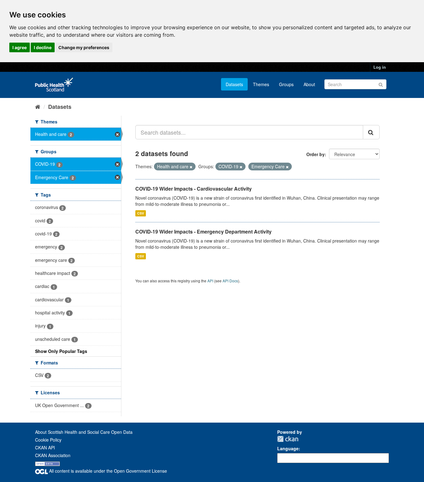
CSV (140, 213)
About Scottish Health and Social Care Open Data (84, 432)
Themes (261, 84)
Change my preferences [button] (83, 47)
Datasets (234, 84)
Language (288, 448)
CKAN (287, 439)
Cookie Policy (48, 440)
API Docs (230, 280)
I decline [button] (43, 47)
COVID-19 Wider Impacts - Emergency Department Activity (203, 231)
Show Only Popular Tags (61, 351)
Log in (379, 67)
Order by (315, 154)
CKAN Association (52, 455)
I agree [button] (19, 47)
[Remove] (191, 166)
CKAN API (45, 447)
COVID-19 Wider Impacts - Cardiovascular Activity (193, 188)
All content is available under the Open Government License (107, 471)
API (210, 280)
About (309, 84)
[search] (371, 132)
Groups (286, 84)
